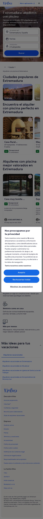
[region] (21, 259)
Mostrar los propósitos (21, 286)
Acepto (21, 272)
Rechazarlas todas (21, 280)
